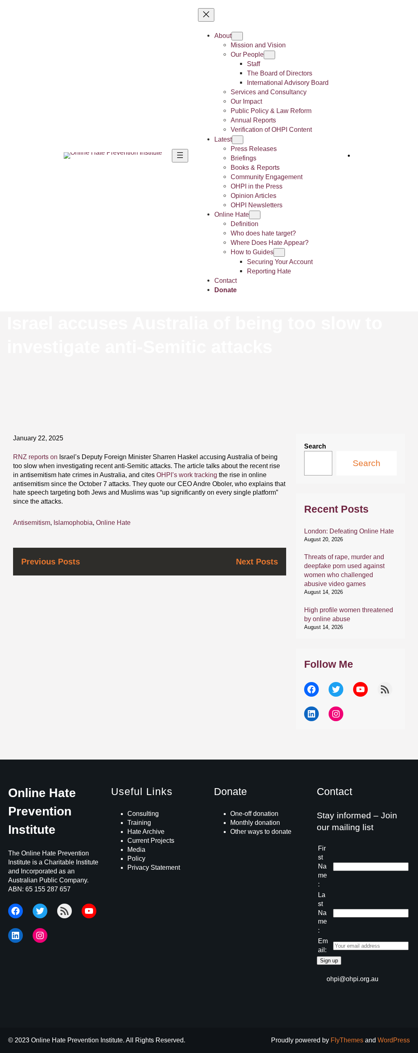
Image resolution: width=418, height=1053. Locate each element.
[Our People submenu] (269, 55)
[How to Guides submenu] (279, 252)
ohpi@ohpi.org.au (352, 978)
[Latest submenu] (237, 140)
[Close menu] (206, 15)
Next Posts (257, 561)
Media (136, 849)
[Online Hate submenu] (254, 215)
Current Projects (150, 840)
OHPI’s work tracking (186, 474)
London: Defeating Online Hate (349, 531)
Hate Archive (146, 831)
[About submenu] (237, 36)
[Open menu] (180, 155)
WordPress (394, 1040)
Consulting (143, 813)
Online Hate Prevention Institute (42, 811)
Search (315, 446)
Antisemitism (31, 522)
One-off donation (254, 813)
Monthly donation (255, 822)
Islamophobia (73, 522)
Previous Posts (50, 561)
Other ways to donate (260, 831)
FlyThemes (347, 1040)
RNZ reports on (35, 456)
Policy (136, 858)
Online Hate (113, 522)
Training (139, 822)
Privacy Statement (153, 867)
